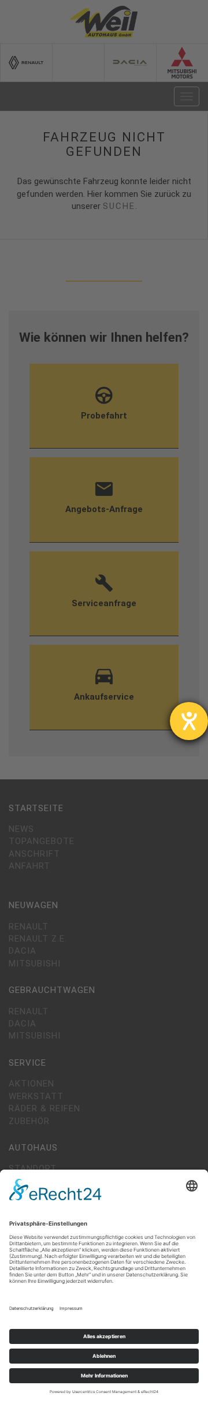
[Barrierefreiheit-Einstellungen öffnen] (189, 721)
